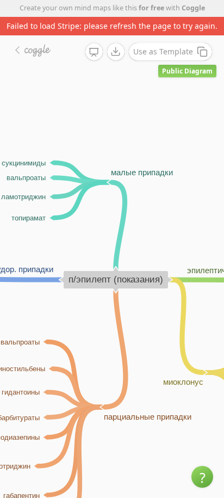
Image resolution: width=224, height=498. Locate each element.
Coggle (193, 8)
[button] (202, 477)
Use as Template (163, 51)
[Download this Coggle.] (116, 51)
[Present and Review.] (94, 52)
